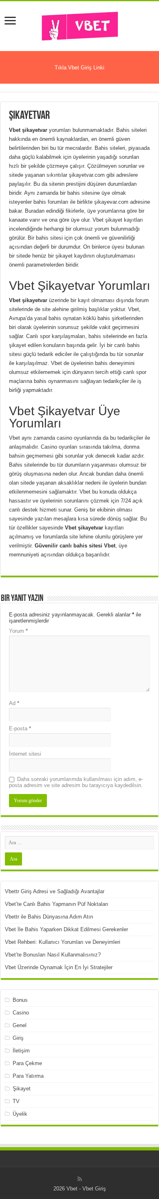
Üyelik (20, 1114)
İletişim (21, 1051)
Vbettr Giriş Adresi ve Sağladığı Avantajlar (54, 891)
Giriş (18, 1038)
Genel (19, 1025)
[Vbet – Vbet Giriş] (79, 24)
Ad (14, 703)
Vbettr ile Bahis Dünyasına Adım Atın (49, 917)
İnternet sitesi (25, 754)
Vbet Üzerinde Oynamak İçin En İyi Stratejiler (59, 967)
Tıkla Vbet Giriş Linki (79, 68)
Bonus (20, 1000)
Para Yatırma (28, 1076)
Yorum (18, 631)
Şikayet (22, 1089)
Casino (21, 1013)
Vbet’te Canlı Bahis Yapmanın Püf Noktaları (56, 904)
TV (16, 1101)
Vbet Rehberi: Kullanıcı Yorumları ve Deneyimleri (62, 942)
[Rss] (80, 1179)
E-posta (20, 728)
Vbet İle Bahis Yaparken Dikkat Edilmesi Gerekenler (66, 929)
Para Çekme (27, 1063)
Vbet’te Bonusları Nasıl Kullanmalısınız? (53, 955)
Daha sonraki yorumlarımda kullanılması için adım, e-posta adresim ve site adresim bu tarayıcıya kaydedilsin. (76, 782)
